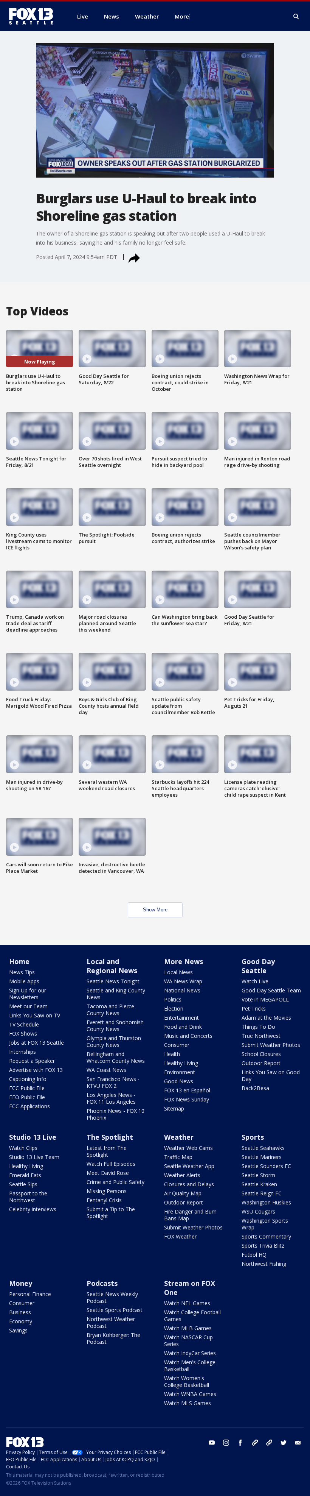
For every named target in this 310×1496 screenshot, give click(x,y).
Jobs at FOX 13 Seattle (36, 1042)
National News (182, 990)
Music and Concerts (188, 1035)
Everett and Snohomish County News (115, 1026)
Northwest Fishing (264, 1263)
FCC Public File (27, 1088)
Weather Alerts (182, 1175)
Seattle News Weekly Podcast (112, 1297)
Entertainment (181, 1017)
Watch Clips (23, 1147)
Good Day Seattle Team (271, 990)
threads (269, 1443)
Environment (179, 1072)
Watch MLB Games (188, 1328)
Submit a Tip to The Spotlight (111, 1213)
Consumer (176, 1044)
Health (172, 1054)
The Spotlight (110, 1137)
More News (183, 961)
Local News (178, 972)
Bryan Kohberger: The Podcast (113, 1338)
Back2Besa (255, 1088)
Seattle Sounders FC (266, 1166)
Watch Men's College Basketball (189, 1366)
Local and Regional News (112, 966)
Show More (155, 910)
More (182, 16)
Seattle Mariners (262, 1157)
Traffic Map (178, 1157)
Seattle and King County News (116, 994)
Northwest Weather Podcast (111, 1322)
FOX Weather (180, 1236)
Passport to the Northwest (28, 1197)
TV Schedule (24, 1024)
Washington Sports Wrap (265, 1224)
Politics (172, 999)
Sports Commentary (266, 1236)
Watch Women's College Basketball (186, 1381)
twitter (283, 1443)
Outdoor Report (261, 1063)
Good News (178, 1081)
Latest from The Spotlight (107, 1151)
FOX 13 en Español (187, 1090)
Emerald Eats (25, 1175)
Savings (18, 1330)
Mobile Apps (24, 981)
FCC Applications (29, 1106)
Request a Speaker (32, 1060)
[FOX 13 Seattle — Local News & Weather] (34, 16)
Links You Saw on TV (34, 1015)
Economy (20, 1321)
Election (173, 1008)
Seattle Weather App (189, 1166)
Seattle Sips (23, 1184)
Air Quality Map (183, 1193)
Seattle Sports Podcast (115, 1309)
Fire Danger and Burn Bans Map (190, 1215)
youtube (212, 1443)
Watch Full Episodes (111, 1163)
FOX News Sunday (186, 1099)
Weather (179, 1137)
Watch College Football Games (192, 1316)
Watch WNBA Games (190, 1394)
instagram (226, 1443)
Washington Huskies (266, 1202)
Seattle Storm (258, 1175)
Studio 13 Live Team (34, 1157)
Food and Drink (183, 1026)
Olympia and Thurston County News (114, 1041)
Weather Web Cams (188, 1147)
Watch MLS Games (187, 1403)
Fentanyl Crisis (104, 1200)
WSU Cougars (258, 1211)
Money (20, 1283)
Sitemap (174, 1108)
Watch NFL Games (187, 1303)
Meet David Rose (108, 1172)
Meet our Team (28, 1006)
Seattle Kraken (259, 1184)
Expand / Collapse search (296, 17)
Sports (253, 1137)
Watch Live (255, 981)
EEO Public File (27, 1097)
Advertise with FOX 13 (36, 1069)
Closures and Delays (189, 1184)
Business (20, 1312)
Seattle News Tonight (113, 981)
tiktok (255, 1443)
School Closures (261, 1054)
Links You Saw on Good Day (271, 1076)
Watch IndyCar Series (190, 1353)
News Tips (22, 972)
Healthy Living (181, 1063)
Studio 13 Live (32, 1137)
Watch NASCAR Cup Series (188, 1341)
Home (19, 961)
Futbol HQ (254, 1254)
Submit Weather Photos (271, 1044)
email (298, 1443)
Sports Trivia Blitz (263, 1245)
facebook (240, 1443)
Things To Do (258, 1026)
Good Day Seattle (258, 966)
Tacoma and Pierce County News (110, 1010)
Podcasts (102, 1283)
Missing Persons (107, 1191)
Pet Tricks (254, 1008)
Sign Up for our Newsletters (27, 994)
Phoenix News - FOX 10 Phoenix (115, 1114)
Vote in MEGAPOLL (265, 999)
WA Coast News (106, 1069)
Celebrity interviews (32, 1209)
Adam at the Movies (266, 1017)
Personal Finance (30, 1294)
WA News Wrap (183, 981)
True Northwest (261, 1035)
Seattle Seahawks (263, 1147)
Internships (22, 1051)
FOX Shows (23, 1033)
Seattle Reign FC (262, 1193)
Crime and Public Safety (115, 1182)
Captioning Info (27, 1079)
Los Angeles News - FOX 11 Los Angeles (111, 1098)
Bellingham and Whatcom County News (116, 1057)
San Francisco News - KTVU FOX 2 (113, 1082)
